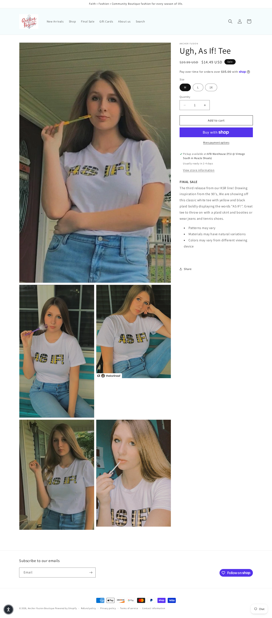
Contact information (153, 608)
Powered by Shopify (66, 608)
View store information (198, 170)
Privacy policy (108, 608)
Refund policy (88, 608)
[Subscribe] (90, 572)
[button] (230, 21)
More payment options (216, 142)
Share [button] (188, 269)
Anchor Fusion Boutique (41, 608)
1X (211, 87)
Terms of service (129, 608)
